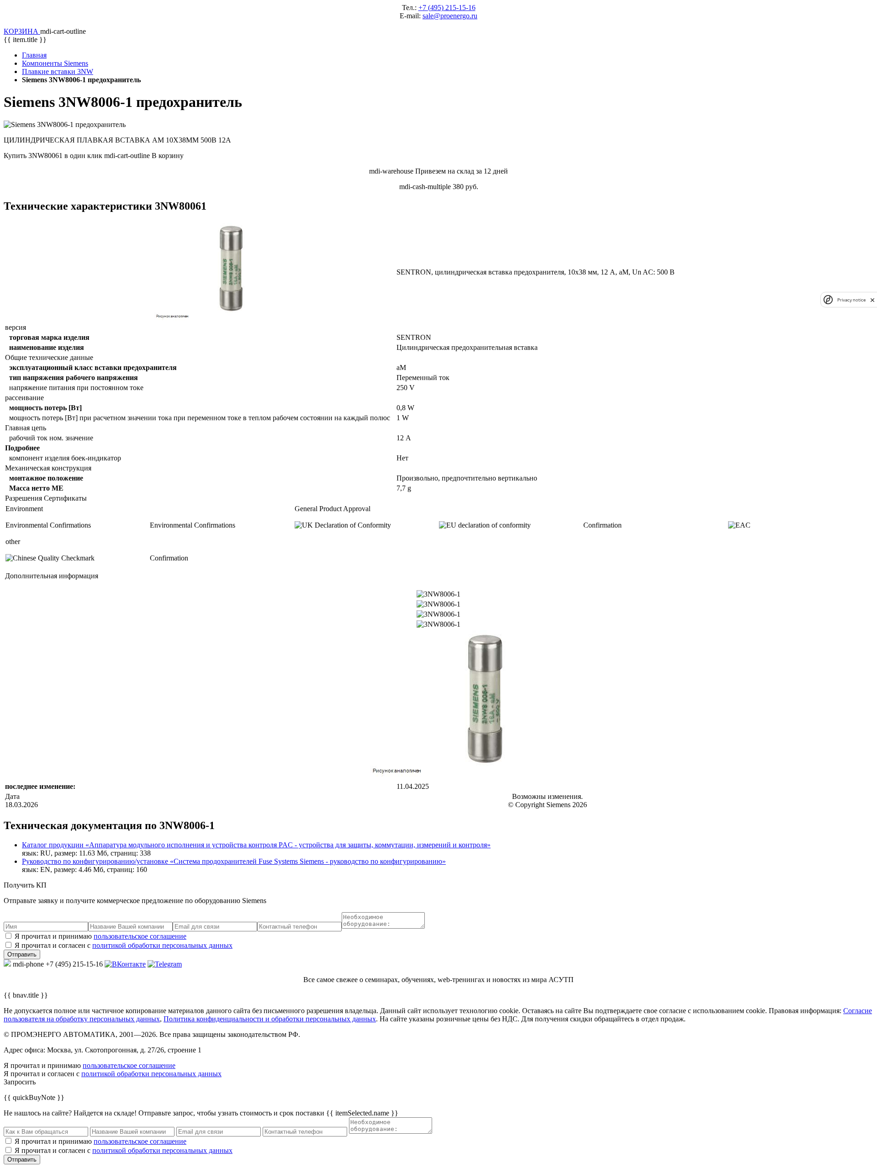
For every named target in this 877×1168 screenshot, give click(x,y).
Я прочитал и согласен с (123, 945)
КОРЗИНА (22, 31)
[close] (872, 299)
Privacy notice (851, 299)
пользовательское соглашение (140, 936)
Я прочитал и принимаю (100, 936)
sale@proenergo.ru (450, 16)
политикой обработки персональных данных (162, 945)
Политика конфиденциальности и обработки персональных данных (270, 1019)
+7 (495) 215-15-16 (446, 7)
